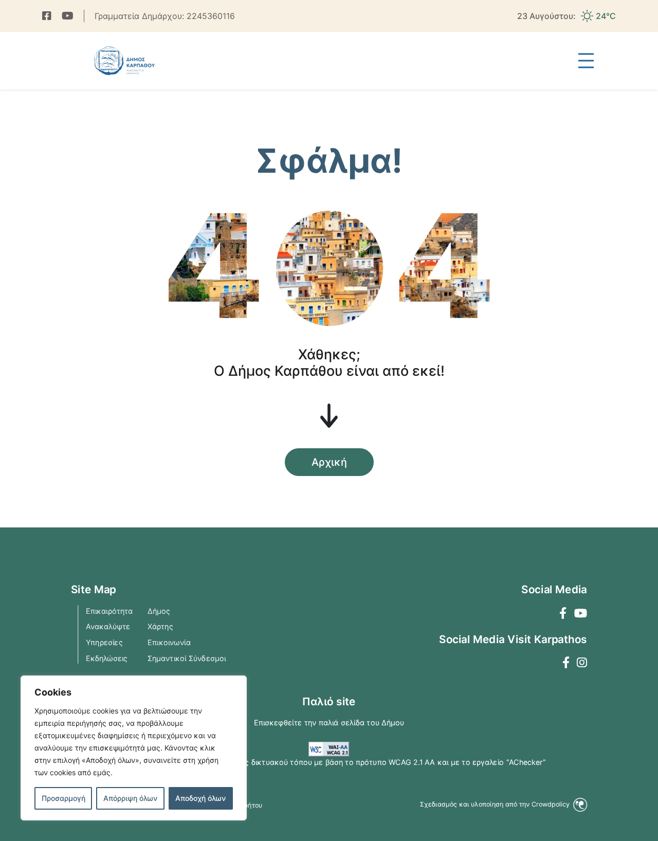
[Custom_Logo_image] (124, 60)
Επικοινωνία (169, 642)
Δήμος (159, 610)
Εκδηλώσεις (107, 658)
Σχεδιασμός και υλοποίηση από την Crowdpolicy (495, 804)
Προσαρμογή (63, 798)
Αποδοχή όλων (200, 798)
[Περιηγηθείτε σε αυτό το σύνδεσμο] (46, 16)
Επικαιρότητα (109, 610)
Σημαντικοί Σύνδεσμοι (187, 658)
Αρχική (329, 462)
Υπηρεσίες (104, 642)
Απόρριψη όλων (130, 798)
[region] (134, 747)
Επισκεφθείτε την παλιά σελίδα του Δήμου (329, 722)
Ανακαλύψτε (108, 626)
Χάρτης (160, 626)
